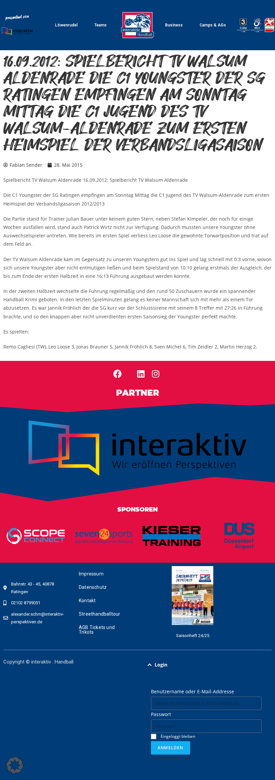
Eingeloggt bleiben (177, 736)
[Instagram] (155, 373)
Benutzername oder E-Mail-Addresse (192, 691)
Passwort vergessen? (170, 758)
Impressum (91, 573)
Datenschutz (93, 587)
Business (174, 25)
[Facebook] (117, 373)
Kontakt (87, 600)
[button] (206, 664)
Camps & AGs (213, 25)
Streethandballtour (99, 614)
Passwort (161, 714)
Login (161, 664)
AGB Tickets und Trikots (97, 630)
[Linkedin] (140, 373)
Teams (100, 25)
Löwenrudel (66, 25)
